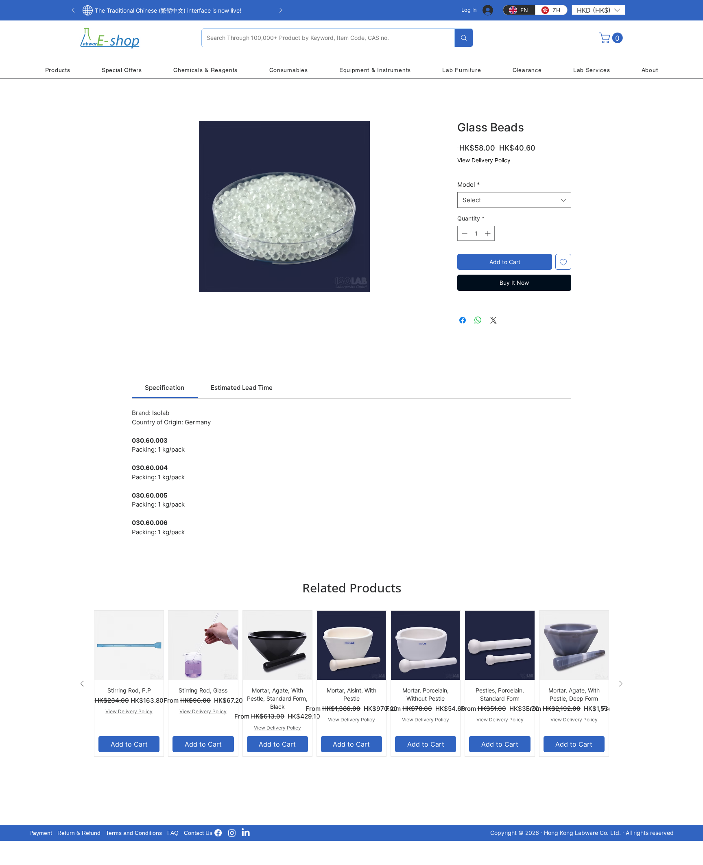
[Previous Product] (82, 683)
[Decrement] (463, 233)
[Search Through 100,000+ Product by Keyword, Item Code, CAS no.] (463, 38)
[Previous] (73, 11)
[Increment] (488, 233)
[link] (164, 387)
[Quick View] (129, 645)
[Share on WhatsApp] (478, 320)
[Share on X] (493, 320)
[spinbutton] (476, 233)
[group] (351, 683)
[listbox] (598, 10)
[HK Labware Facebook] (218, 833)
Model (468, 184)
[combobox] (514, 200)
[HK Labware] (232, 833)
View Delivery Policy (484, 160)
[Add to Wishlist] (563, 262)
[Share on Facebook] (462, 320)
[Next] (281, 11)
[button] (598, 10)
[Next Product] (621, 683)
